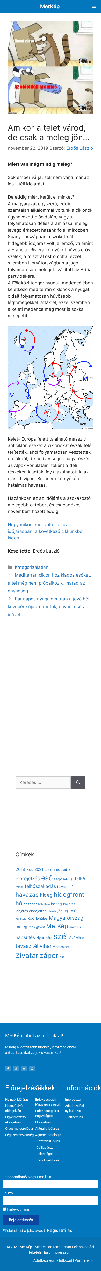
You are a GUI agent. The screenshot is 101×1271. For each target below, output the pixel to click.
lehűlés (42, 918)
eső (47, 878)
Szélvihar (76, 938)
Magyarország (66, 918)
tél (35, 946)
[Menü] (94, 6)
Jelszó (8, 1193)
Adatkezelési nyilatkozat (52, 1260)
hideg (46, 895)
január (52, 911)
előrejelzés (28, 878)
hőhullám (44, 904)
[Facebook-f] (8, 1068)
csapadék (63, 870)
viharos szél (61, 947)
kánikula (21, 918)
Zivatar (27, 955)
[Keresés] (78, 782)
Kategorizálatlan (31, 567)
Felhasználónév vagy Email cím (27, 1177)
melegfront (37, 927)
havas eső (65, 886)
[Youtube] (24, 1068)
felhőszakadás (40, 886)
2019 (20, 869)
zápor (49, 955)
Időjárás (69, 904)
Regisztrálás (59, 1230)
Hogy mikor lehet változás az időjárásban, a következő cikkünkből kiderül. (45, 531)
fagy (58, 879)
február (68, 879)
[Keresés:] (43, 782)
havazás (27, 894)
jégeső (70, 910)
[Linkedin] (32, 1068)
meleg (21, 926)
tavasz (23, 946)
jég (59, 911)
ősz (62, 957)
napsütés (25, 937)
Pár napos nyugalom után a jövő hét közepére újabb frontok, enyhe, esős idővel (49, 606)
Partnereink (84, 1260)
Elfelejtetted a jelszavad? (24, 1230)
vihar (46, 946)
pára (49, 938)
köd (31, 918)
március (75, 927)
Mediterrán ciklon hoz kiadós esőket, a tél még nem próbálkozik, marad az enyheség (49, 582)
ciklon (50, 869)
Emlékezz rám (17, 1209)
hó (19, 903)
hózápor (30, 904)
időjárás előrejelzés (31, 911)
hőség (56, 904)
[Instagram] (16, 1068)
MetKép (50, 6)
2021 (38, 869)
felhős (20, 887)
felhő (80, 878)
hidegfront (69, 894)
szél (61, 936)
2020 (29, 870)
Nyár (40, 938)
